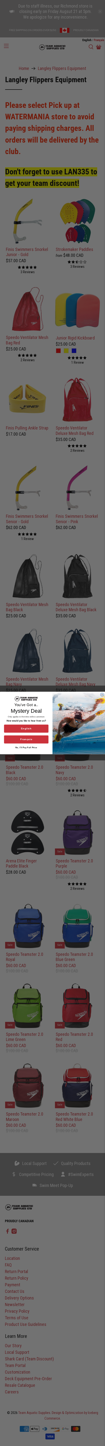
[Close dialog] (102, 694)
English (26, 728)
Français (26, 739)
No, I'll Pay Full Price (26, 747)
